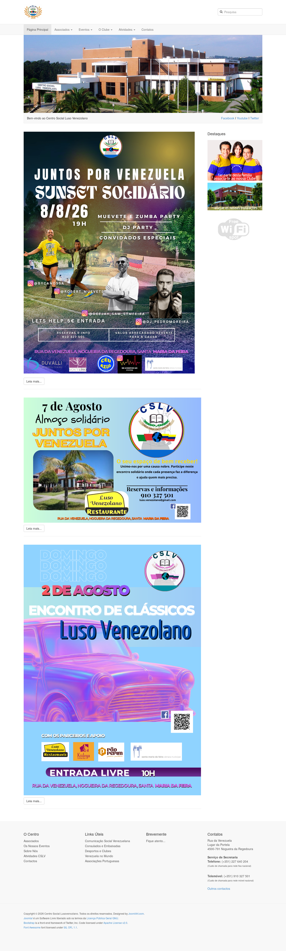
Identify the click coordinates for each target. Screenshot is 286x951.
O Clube (104, 29)
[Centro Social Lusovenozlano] (62, 12)
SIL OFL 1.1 (70, 927)
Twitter (254, 118)
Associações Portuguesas (102, 861)
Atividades (126, 29)
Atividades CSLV (34, 856)
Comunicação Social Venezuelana (107, 841)
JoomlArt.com (136, 913)
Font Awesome (32, 927)
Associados (62, 29)
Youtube (242, 118)
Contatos (147, 29)
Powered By (243, 917)
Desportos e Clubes (98, 851)
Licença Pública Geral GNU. (103, 918)
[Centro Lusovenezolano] (143, 73)
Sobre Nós (31, 851)
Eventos (84, 29)
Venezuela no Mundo (99, 856)
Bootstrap (29, 922)
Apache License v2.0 (115, 922)
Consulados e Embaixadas (102, 846)
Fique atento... (155, 841)
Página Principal (37, 29)
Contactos (30, 861)
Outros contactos (218, 888)
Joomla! (28, 918)
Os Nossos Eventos (37, 846)
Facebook (228, 118)
